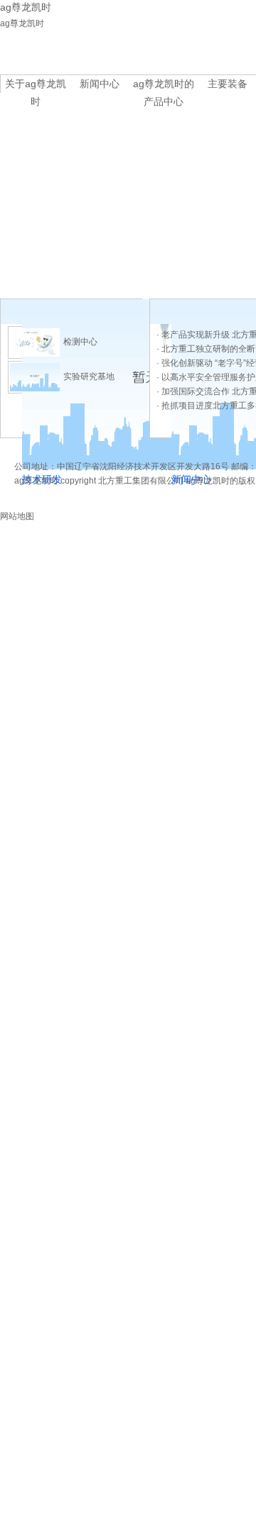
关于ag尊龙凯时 (35, 85)
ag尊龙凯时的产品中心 (163, 85)
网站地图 (17, 516)
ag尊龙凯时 (22, 23)
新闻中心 (99, 83)
